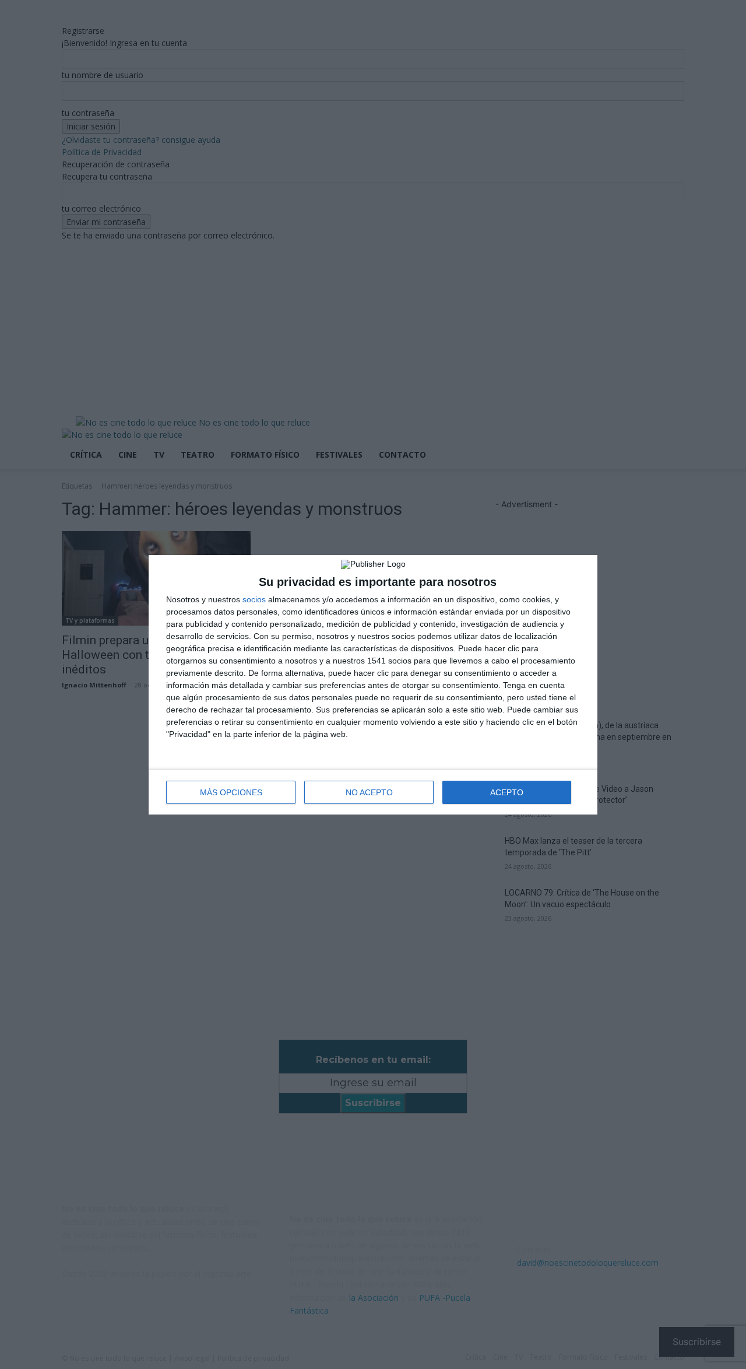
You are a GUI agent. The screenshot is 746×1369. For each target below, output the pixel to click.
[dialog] (373, 685)
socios (254, 599)
